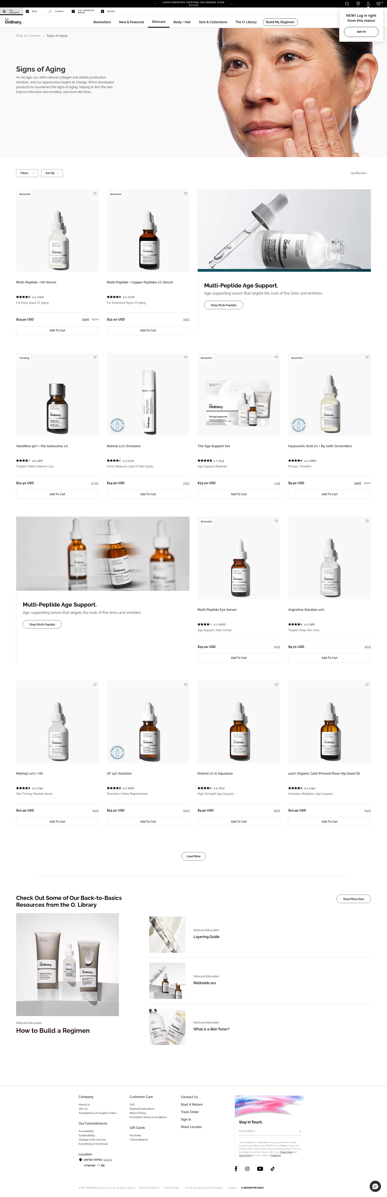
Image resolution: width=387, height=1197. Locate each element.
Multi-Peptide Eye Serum (217, 610)
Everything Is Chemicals (93, 1143)
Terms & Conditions (149, 1188)
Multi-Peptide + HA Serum (36, 282)
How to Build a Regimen (53, 1030)
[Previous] (155, 3)
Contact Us (275, 1155)
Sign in (186, 1119)
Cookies (232, 1188)
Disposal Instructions (142, 1108)
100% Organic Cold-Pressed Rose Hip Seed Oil (324, 773)
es (99, 1165)
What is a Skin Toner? (212, 1029)
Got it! (361, 31)
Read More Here (353, 899)
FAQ (132, 1104)
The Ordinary (14, 11)
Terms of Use (245, 1155)
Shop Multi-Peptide (223, 305)
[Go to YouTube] (260, 1169)
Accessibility (86, 1131)
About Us (84, 1104)
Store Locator (191, 1127)
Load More (194, 856)
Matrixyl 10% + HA (29, 773)
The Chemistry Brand (86, 11)
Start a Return (192, 1104)
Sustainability (87, 1135)
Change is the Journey (92, 1139)
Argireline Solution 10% (306, 610)
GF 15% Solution (119, 773)
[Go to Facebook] (236, 1169)
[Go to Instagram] (247, 1169)
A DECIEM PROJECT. (252, 1187)
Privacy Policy (286, 1152)
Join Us (83, 1108)
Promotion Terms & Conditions (148, 1117)
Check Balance (139, 1139)
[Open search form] (347, 3)
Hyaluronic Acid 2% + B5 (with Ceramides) (320, 446)
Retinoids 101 (205, 983)
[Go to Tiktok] (273, 1169)
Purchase (135, 1135)
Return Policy (138, 1112)
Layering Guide (207, 937)
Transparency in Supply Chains (97, 1112)
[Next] (232, 3)
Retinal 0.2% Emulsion (124, 446)
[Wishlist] (94, 191)
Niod (34, 11)
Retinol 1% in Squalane (215, 773)
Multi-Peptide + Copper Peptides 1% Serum (140, 282)
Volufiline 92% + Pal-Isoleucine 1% (42, 446)
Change (107, 1159)
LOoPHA (59, 11)
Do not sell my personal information (204, 1188)
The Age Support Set (214, 446)
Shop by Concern (28, 35)
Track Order (190, 1112)
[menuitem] (11, 11)
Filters (24, 173)
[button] (131, 22)
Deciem (111, 11)
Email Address (247, 1131)
